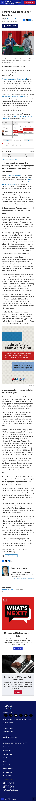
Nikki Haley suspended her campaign (14, 96)
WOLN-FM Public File (8, 787)
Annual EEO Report (8, 772)
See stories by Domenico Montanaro (22, 579)
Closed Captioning (8, 768)
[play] (3, 799)
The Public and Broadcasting (10, 790)
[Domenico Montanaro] (5, 571)
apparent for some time (16, 175)
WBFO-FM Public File (8, 786)
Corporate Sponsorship (9, 765)
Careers (5, 761)
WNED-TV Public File (8, 782)
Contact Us (6, 747)
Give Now (30, 2)
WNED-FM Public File (8, 783)
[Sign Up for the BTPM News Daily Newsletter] (18, 664)
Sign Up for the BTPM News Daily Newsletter (18, 678)
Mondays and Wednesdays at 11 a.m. (18, 634)
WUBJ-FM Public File (8, 789)
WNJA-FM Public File (8, 785)
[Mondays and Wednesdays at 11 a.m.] (18, 613)
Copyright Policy (7, 754)
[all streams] (34, 799)
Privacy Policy (7, 750)
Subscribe (18, 692)
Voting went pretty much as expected (14, 79)
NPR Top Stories (11, 556)
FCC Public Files (7, 775)
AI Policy (5, 757)
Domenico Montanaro (13, 19)
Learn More (18, 648)
